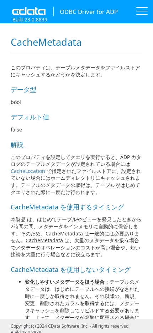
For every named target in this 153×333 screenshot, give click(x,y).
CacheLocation (28, 171)
